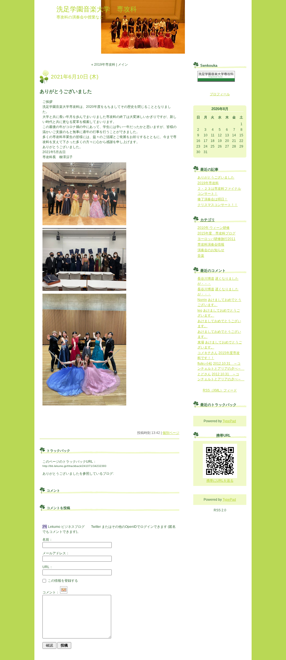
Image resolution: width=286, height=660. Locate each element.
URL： (47, 567)
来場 (200, 342)
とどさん (204, 374)
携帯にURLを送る (219, 481)
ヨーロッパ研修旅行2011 (216, 239)
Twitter (96, 527)
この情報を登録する (62, 581)
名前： (47, 540)
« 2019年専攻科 (103, 65)
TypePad (229, 421)
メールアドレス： (55, 553)
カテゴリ (207, 220)
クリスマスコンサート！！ (217, 205)
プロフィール (220, 94)
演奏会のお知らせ (210, 250)
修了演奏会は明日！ (212, 199)
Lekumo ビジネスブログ (66, 527)
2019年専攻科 (208, 183)
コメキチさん (207, 353)
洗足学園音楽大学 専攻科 (96, 9)
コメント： (50, 592)
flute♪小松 (204, 363)
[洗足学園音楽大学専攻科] (216, 81)
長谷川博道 (205, 279)
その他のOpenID (124, 527)
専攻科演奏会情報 (210, 244)
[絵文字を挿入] (63, 592)
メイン (123, 65)
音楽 (200, 256)
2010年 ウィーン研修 (213, 228)
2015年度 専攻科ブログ (216, 233)
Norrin (202, 300)
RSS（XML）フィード (220, 390)
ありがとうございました (60, 474)
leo (199, 310)
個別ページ (171, 433)
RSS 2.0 (220, 510)
